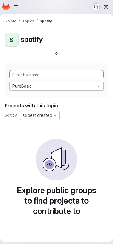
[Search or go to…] (96, 6)
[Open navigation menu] (16, 7)
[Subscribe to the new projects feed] (56, 53)
